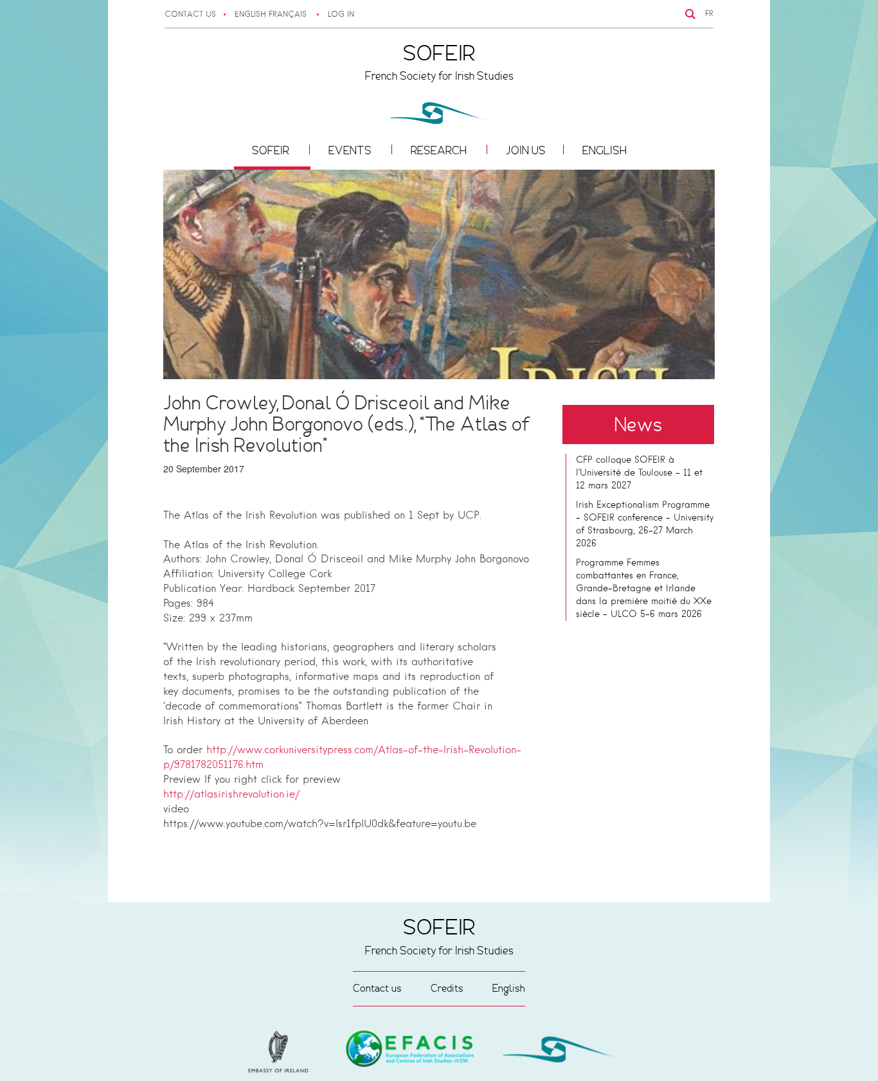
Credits (447, 988)
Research (440, 150)
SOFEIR (272, 150)
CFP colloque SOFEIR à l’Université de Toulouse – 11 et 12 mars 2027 (639, 473)
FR (709, 14)
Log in (341, 15)
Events (351, 150)
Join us (526, 150)
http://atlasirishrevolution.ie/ (231, 795)
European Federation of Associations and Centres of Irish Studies (281, 1052)
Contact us (190, 15)
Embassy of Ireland (410, 1051)
